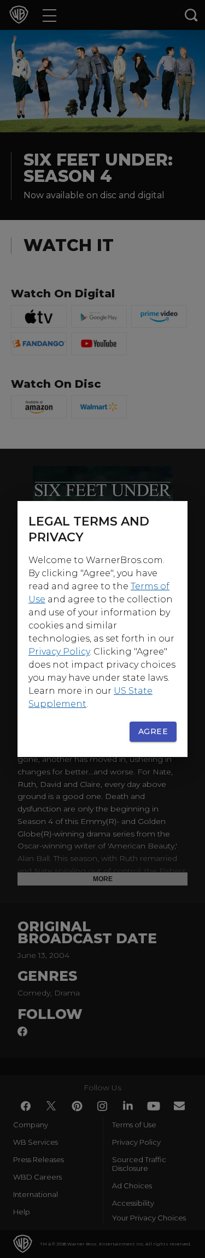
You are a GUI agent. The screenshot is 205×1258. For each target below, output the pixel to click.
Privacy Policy (59, 651)
